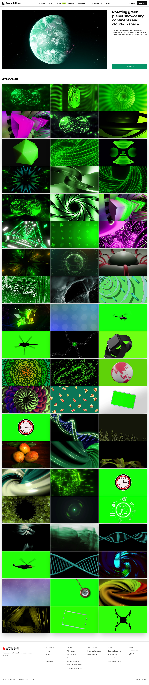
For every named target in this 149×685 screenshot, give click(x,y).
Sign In (132, 3)
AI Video (50, 3)
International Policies (115, 661)
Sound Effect (50, 661)
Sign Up (142, 3)
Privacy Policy (112, 654)
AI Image (42, 3)
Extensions (96, 3)
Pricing (107, 3)
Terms (144, 679)
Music (48, 658)
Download (130, 67)
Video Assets (71, 651)
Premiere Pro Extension (74, 668)
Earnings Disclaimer (114, 651)
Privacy (138, 679)
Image (48, 651)
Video (48, 654)
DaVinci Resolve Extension (75, 665)
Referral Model (92, 654)
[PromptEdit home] (11, 3)
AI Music (71, 3)
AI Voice (60, 3)
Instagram (134, 654)
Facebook (134, 651)
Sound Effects (71, 654)
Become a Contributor (94, 651)
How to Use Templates (74, 661)
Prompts (69, 658)
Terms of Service (113, 658)
